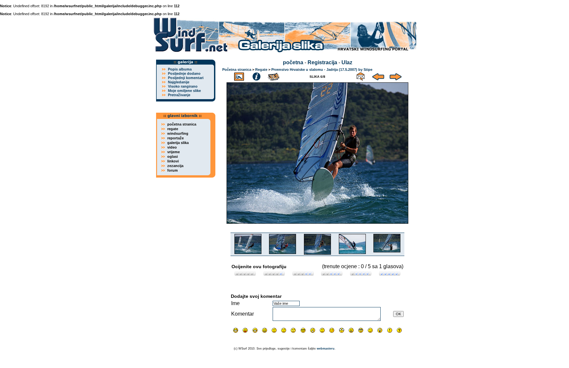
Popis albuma (180, 69)
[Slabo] (274, 274)
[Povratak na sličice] (239, 75)
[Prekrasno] (389, 274)
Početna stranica (236, 69)
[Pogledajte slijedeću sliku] (395, 75)
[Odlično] (360, 274)
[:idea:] (379, 330)
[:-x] (351, 330)
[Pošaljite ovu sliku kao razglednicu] (361, 75)
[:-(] (283, 330)
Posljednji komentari (185, 78)
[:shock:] (341, 330)
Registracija (322, 62)
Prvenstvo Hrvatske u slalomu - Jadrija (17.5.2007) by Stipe (321, 69)
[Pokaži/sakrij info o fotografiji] (256, 75)
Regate (261, 69)
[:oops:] (331, 330)
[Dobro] (331, 274)
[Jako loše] (245, 274)
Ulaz (346, 62)
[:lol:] (235, 330)
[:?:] (399, 330)
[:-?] (322, 330)
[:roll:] (360, 330)
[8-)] (303, 330)
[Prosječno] (303, 274)
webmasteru (326, 348)
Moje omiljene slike (184, 91)
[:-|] (274, 330)
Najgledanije (178, 82)
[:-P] (245, 330)
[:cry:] (293, 330)
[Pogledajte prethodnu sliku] (378, 75)
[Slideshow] (274, 75)
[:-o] (312, 330)
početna (293, 62)
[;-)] (370, 330)
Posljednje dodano (184, 73)
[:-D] (255, 330)
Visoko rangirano (183, 86)
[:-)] (264, 330)
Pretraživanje (179, 95)
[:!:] (389, 330)
